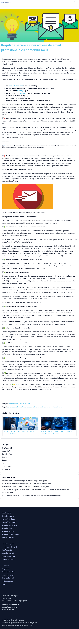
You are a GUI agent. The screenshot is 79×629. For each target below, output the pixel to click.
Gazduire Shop (7, 528)
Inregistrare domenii (9, 547)
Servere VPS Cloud (8, 519)
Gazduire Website (8, 516)
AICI (17, 384)
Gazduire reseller (8, 531)
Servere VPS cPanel (9, 522)
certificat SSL (23, 93)
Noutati (27, 404)
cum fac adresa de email (27, 407)
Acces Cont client (8, 553)
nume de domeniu (16, 86)
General (21, 404)
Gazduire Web (7, 454)
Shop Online (6, 466)
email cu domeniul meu (54, 407)
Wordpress (6, 469)
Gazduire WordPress (9, 525)
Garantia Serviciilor (8, 578)
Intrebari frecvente (8, 559)
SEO (3, 463)
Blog (3, 584)
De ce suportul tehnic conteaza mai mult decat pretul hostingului (25, 487)
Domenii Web (13, 404)
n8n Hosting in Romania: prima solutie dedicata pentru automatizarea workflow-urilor (33, 495)
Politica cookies (7, 581)
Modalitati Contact (8, 572)
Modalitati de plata (8, 556)
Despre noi (6, 569)
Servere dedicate (8, 537)
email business (41, 407)
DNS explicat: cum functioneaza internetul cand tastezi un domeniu (26, 484)
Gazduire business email (10, 534)
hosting (20, 91)
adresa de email (12, 407)
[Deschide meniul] (76, 3)
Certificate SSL (7, 448)
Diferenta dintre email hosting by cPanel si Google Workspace (24, 481)
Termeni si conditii (8, 575)
